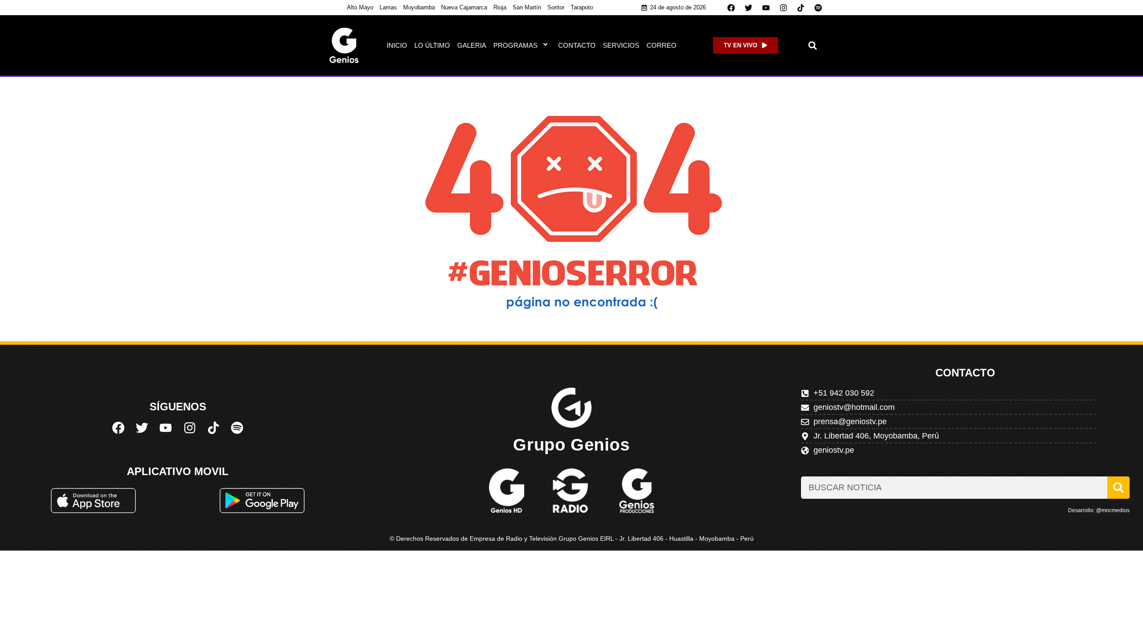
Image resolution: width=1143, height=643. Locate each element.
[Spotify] (818, 7)
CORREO (661, 45)
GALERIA (471, 45)
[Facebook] (731, 7)
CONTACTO (577, 45)
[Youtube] (766, 7)
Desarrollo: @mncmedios (1099, 510)
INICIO (397, 45)
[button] (813, 45)
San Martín (527, 7)
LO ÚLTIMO (432, 45)
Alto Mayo (360, 7)
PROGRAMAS (515, 45)
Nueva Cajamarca (464, 7)
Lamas (388, 7)
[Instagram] (783, 7)
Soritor (555, 7)
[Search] (1118, 487)
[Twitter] (748, 7)
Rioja (499, 7)
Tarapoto (582, 7)
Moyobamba (419, 7)
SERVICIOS (621, 45)
